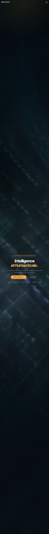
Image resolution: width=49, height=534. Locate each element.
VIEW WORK (33, 277)
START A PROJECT (17, 277)
